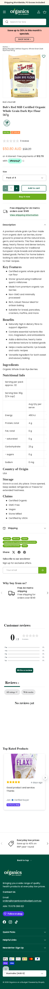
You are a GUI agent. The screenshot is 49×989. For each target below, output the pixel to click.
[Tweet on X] (13, 552)
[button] (45, 12)
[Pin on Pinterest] (24, 552)
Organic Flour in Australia (11, 545)
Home (5, 47)
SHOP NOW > (24, 39)
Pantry (25, 545)
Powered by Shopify (36, 982)
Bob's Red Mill (9, 102)
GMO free (16, 538)
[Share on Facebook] (19, 552)
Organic (24, 538)
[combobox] (24, 22)
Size (5, 171)
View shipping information (24, 215)
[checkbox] (28, 692)
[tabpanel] (24, 711)
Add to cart (34, 188)
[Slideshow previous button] (4, 777)
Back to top (23, 860)
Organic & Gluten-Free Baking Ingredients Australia (20, 542)
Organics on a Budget (18, 982)
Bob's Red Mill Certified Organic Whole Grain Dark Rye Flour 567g (23, 49)
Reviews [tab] (12, 682)
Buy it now (24, 196)
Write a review (24, 670)
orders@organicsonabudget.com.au (22, 900)
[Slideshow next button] (45, 777)
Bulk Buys (7, 538)
